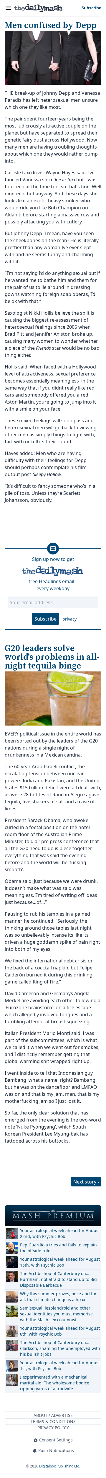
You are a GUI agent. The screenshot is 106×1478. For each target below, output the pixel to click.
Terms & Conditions (53, 1421)
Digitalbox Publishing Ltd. (59, 1466)
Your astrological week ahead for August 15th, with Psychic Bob (60, 1262)
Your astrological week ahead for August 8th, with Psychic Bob (60, 1331)
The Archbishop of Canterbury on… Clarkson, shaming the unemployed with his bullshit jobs (60, 1348)
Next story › (86, 1182)
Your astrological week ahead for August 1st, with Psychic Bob (60, 1365)
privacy (69, 619)
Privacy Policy (53, 1427)
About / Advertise (53, 1415)
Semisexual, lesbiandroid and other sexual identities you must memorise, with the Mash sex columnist (57, 1313)
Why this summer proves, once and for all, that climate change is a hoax (58, 1296)
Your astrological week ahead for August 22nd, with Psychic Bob (60, 1233)
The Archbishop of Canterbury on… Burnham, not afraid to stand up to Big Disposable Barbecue (58, 1279)
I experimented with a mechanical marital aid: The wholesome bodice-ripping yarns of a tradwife (55, 1382)
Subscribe (45, 619)
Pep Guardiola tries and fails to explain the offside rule (58, 1247)
